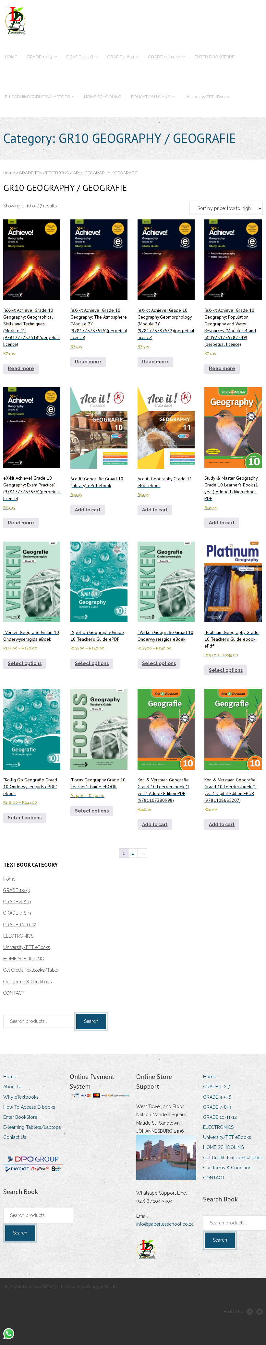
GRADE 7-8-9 (17, 913)
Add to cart (88, 509)
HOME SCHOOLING (23, 958)
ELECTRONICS (18, 936)
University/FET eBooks (26, 947)
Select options (25, 663)
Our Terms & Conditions (27, 981)
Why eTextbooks (21, 1097)
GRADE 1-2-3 (16, 890)
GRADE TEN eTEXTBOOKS (44, 172)
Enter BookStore (20, 1117)
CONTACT (14, 993)
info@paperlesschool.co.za (165, 1224)
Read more (21, 368)
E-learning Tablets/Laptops (32, 1127)
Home (9, 172)
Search (91, 1021)
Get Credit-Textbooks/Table (30, 970)
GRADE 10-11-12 (19, 924)
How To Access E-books (29, 1107)
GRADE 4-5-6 (17, 901)
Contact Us (14, 1137)
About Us (13, 1086)
